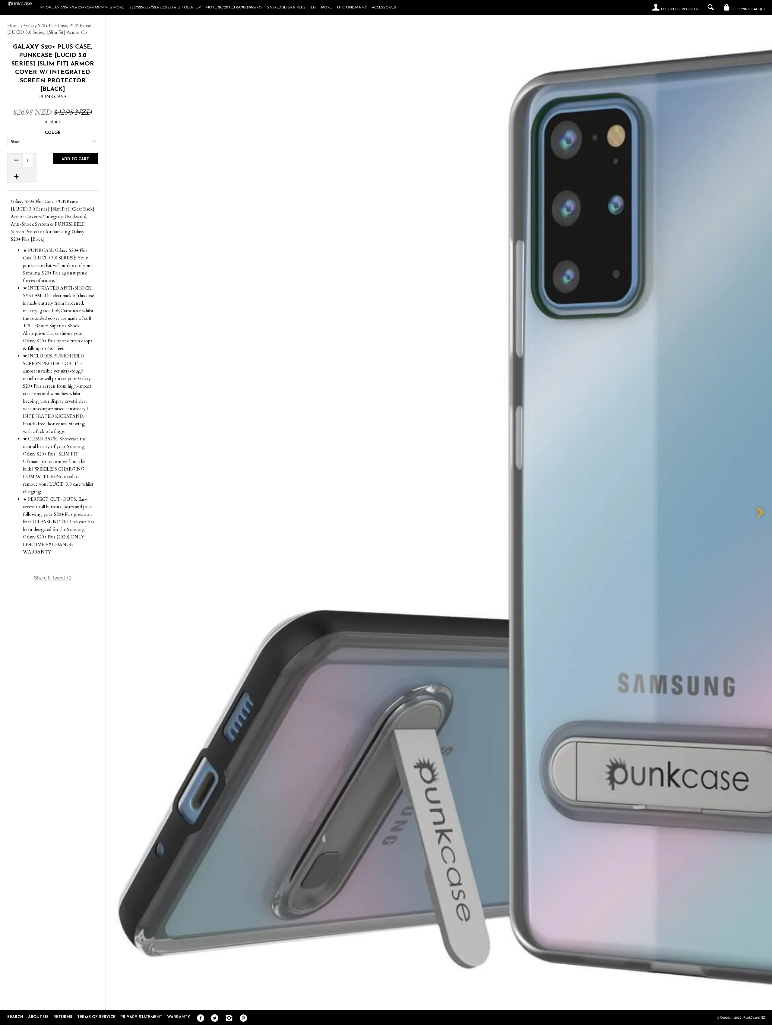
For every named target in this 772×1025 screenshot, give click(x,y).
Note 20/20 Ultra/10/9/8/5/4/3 (234, 7)
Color (53, 133)
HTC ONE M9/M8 (351, 7)
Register (690, 9)
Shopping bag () (747, 9)
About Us (38, 1017)
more (326, 7)
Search (15, 1017)
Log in (667, 9)
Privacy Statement (141, 1017)
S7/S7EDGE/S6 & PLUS (286, 7)
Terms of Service (96, 1017)
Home (13, 26)
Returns (62, 1017)
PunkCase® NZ (754, 1017)
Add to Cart (75, 159)
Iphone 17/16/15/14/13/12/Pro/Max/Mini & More (82, 7)
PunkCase (52, 97)
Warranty (178, 1017)
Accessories (384, 7)
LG (313, 7)
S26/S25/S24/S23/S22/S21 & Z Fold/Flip (165, 7)
